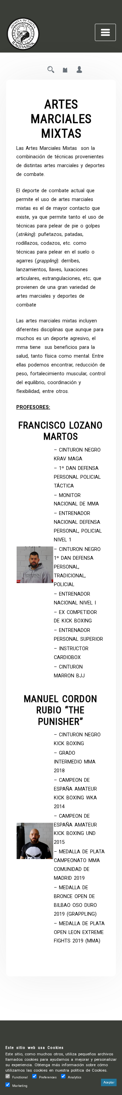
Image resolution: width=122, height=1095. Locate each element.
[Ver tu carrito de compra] (65, 70)
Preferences (48, 1077)
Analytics (74, 1077)
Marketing (19, 1086)
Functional (20, 1077)
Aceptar (109, 1082)
